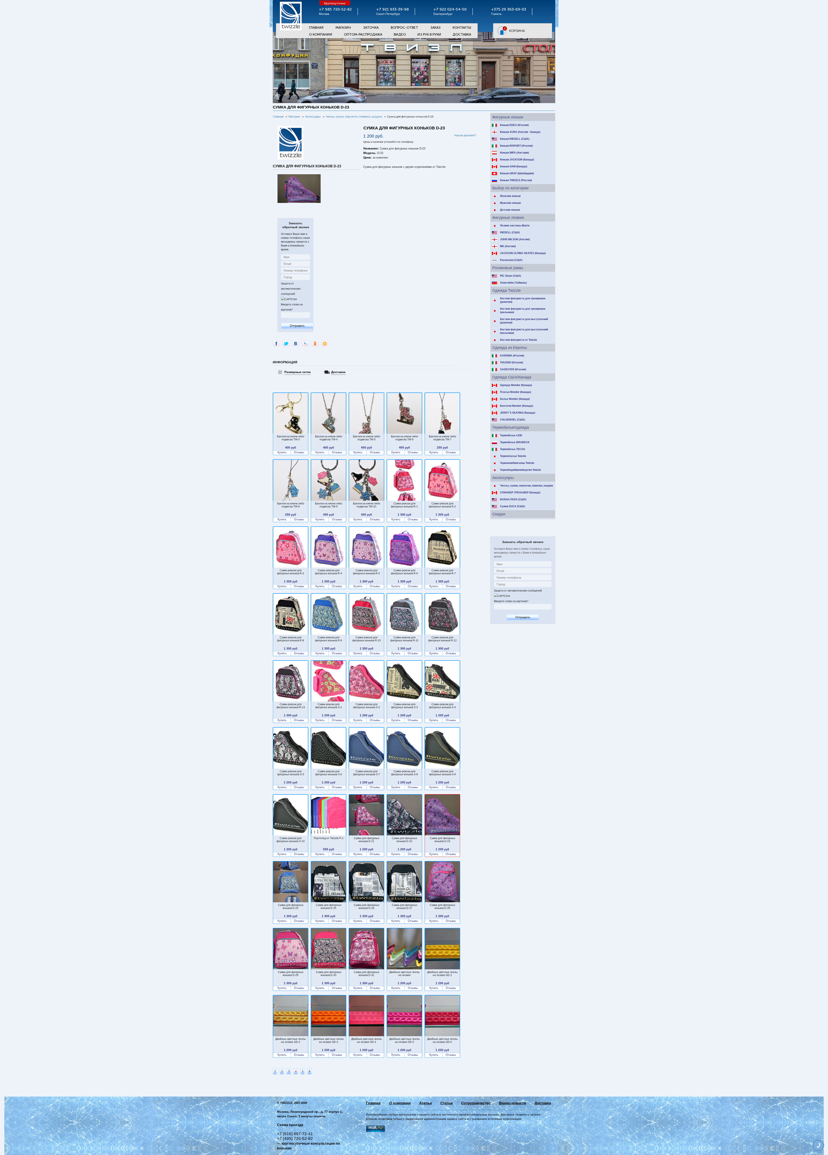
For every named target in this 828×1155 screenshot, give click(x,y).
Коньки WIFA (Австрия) (514, 152)
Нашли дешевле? (465, 135)
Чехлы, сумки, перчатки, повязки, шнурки (526, 485)
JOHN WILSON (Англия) (515, 239)
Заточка (371, 27)
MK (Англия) (508, 246)
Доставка (462, 34)
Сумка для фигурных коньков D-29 (290, 974)
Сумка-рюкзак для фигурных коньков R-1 (404, 505)
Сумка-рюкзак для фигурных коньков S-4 (442, 706)
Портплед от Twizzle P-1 (328, 838)
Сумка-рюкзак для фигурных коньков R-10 (366, 639)
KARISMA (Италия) (512, 355)
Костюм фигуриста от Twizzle (518, 339)
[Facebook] (276, 343)
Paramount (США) (511, 260)
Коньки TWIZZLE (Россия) (516, 180)
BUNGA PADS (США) (513, 499)
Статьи (446, 1103)
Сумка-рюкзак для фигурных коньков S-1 (328, 706)
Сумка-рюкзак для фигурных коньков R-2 (442, 505)
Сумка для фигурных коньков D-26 (366, 907)
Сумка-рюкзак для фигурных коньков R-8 (290, 639)
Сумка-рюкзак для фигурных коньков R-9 (328, 639)
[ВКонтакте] (295, 343)
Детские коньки (510, 209)
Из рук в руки (429, 34)
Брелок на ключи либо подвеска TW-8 (290, 505)
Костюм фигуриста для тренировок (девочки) (522, 300)
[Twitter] (285, 343)
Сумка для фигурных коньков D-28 (442, 907)
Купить (282, 452)
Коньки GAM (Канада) (513, 166)
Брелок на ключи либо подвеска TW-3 (290, 438)
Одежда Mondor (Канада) (516, 385)
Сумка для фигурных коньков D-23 (442, 840)
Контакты (462, 27)
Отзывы (299, 452)
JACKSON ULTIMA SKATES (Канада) (523, 253)
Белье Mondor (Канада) (515, 398)
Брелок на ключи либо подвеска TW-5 (366, 438)
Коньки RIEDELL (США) (514, 138)
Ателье (425, 1103)
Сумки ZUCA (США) (512, 506)
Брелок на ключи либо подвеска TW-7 (442, 438)
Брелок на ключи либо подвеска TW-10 (366, 505)
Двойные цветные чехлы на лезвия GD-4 (366, 1040)
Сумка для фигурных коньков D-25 (328, 907)
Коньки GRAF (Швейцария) (517, 173)
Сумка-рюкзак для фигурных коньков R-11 (404, 639)
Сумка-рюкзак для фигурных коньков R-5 (366, 572)
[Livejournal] (305, 343)
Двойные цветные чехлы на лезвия (404, 974)
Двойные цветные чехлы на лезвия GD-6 (442, 1040)
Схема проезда (290, 1125)
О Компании (320, 34)
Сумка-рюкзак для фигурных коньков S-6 (328, 773)
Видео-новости (512, 1103)
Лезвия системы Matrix (515, 225)
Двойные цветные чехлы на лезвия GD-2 (290, 1040)
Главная (316, 27)
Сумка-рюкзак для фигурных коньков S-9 (442, 773)
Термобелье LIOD (511, 435)
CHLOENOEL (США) (512, 419)
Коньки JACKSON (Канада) (517, 159)
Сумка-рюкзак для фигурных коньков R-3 (290, 572)
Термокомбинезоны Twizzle (517, 463)
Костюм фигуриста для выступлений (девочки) (524, 321)
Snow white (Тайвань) (513, 282)
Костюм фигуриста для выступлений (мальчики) (524, 331)
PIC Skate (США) (510, 275)
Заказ (435, 27)
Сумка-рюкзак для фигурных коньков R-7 (442, 572)
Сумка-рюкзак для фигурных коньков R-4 (328, 572)
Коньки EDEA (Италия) (514, 125)
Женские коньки (510, 196)
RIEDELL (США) (510, 232)
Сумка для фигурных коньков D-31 (366, 974)
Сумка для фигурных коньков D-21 (366, 840)
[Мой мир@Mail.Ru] (324, 343)
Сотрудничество (476, 1103)
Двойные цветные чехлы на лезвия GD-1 (442, 974)
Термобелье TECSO (512, 449)
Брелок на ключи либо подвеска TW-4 (328, 438)
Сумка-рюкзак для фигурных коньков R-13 (290, 706)
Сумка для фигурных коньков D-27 (404, 907)
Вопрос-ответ (404, 27)
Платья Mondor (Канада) (515, 392)
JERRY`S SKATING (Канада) (517, 412)
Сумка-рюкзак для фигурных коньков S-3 (404, 706)
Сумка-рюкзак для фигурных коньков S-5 (290, 773)
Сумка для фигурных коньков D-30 (328, 974)
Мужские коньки (510, 202)
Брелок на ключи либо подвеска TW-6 (404, 438)
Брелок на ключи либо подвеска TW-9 (328, 505)
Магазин (343, 27)
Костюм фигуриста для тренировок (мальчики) (522, 310)
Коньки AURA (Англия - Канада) (520, 131)
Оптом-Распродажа (363, 34)
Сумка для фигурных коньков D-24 (290, 907)
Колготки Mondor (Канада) (516, 405)
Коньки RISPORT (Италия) (516, 145)
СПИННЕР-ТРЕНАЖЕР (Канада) (520, 492)
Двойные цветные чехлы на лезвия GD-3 (328, 1040)
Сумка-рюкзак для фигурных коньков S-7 (366, 773)
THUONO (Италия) (511, 362)
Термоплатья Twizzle (513, 456)
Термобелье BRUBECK (515, 442)
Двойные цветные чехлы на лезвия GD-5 (404, 1040)
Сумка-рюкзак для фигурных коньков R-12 (442, 639)
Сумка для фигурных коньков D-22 (404, 840)
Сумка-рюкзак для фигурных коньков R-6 (404, 572)
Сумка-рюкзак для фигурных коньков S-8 (404, 773)
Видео (400, 34)
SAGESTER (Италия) (513, 369)
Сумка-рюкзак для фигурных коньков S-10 (290, 840)
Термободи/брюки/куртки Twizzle (520, 469)
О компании (400, 1103)
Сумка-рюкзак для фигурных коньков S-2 (366, 706)
